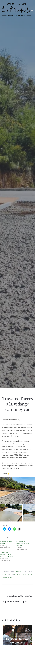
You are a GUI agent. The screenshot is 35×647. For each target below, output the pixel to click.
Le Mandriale (18, 572)
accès (16, 574)
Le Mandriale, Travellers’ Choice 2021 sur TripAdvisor (6, 554)
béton (30, 574)
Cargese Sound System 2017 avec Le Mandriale (22, 543)
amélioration (23, 574)
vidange (10, 577)
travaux (4, 577)
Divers (4, 574)
